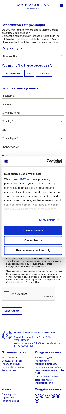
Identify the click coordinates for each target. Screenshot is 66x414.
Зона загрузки (9, 394)
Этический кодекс (44, 383)
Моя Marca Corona (11, 358)
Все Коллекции (12, 73)
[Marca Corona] (33, 7)
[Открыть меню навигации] (62, 5)
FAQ (29, 73)
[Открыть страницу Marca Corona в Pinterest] (53, 397)
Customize (31, 240)
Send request (11, 310)
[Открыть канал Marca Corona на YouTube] (58, 397)
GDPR (37, 373)
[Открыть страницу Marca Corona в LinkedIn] (47, 397)
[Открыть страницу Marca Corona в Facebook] (37, 397)
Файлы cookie (42, 361)
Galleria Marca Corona (13, 367)
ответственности (52, 276)
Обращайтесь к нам (12, 361)
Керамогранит (9, 370)
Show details (47, 219)
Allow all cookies (33, 230)
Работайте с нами (11, 364)
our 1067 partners (25, 179)
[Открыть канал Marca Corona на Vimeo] (37, 401)
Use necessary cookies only (33, 250)
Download (44, 73)
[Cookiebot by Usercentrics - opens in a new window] (47, 161)
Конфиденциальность (46, 364)
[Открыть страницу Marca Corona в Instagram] (42, 397)
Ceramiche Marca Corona (26, 337)
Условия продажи (43, 358)
